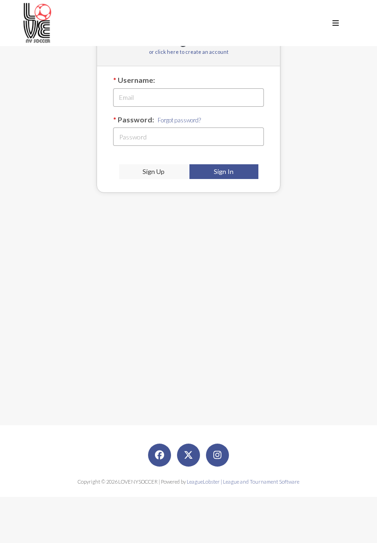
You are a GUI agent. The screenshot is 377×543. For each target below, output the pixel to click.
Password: (136, 119)
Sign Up (154, 171)
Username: (136, 79)
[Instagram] (217, 455)
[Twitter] (188, 455)
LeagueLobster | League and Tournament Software (243, 482)
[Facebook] (159, 455)
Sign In (224, 171)
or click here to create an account (188, 52)
